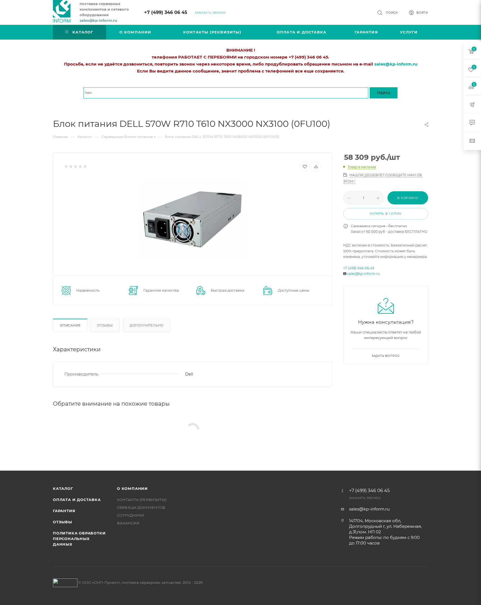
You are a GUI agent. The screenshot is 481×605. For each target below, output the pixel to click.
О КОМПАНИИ (132, 488)
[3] (75, 166)
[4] (80, 166)
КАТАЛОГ (63, 488)
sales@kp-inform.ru (363, 274)
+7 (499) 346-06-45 (358, 268)
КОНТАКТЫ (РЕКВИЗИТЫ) (141, 499)
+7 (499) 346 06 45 (165, 12)
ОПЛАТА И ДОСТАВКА (77, 499)
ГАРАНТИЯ (64, 511)
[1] (65, 166)
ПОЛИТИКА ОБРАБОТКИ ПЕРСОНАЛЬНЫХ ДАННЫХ (79, 538)
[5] (84, 166)
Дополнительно (146, 325)
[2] (70, 166)
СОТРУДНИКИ (130, 515)
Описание (70, 325)
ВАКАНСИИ (128, 523)
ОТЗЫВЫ (62, 522)
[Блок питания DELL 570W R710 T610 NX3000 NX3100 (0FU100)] (192, 219)
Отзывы (105, 325)
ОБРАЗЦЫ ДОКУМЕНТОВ (141, 507)
